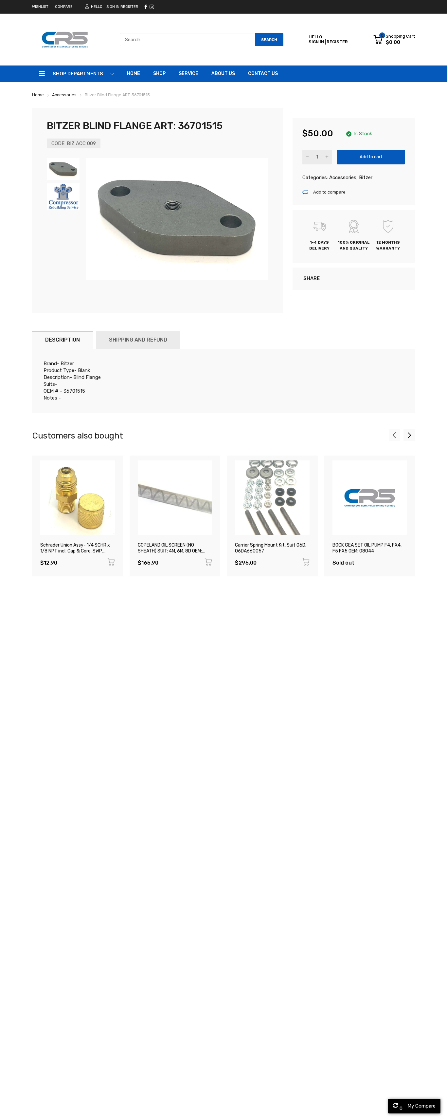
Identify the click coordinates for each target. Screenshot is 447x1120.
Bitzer (365, 177)
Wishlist (40, 7)
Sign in (112, 7)
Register (129, 7)
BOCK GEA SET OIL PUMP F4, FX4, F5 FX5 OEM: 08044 (367, 548)
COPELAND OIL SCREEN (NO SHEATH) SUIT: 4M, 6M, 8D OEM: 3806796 (170, 551)
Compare (64, 7)
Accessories (342, 177)
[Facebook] (145, 7)
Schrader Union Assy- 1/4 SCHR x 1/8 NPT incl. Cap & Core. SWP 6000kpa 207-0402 (75, 551)
